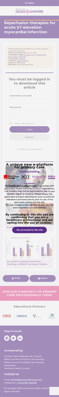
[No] (55, 2)
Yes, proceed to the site (29, 230)
